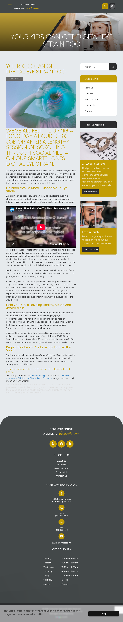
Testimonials (90, 105)
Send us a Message (61, 543)
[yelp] (70, 444)
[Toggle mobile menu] (10, 5)
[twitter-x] (53, 444)
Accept (103, 613)
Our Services (90, 93)
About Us (89, 87)
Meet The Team (92, 99)
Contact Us (90, 111)
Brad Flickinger (39, 375)
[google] (61, 444)
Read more (89, 191)
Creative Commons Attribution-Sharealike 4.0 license (37, 377)
